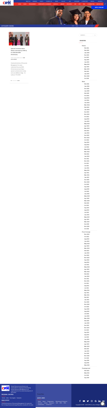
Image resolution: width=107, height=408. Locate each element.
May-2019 (86, 64)
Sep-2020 (86, 186)
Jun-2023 (86, 121)
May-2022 (87, 149)
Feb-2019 (86, 71)
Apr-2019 (86, 66)
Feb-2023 (86, 130)
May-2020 (87, 196)
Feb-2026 (86, 84)
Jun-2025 (86, 91)
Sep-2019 (86, 59)
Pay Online (76, 1)
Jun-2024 (86, 102)
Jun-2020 (86, 193)
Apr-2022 (86, 269)
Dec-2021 (86, 158)
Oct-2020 (86, 184)
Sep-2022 (86, 142)
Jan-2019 (86, 73)
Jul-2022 (86, 147)
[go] (95, 35)
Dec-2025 (86, 88)
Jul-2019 (86, 212)
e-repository (85, 1)
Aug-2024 (86, 98)
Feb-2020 (86, 50)
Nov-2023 (86, 114)
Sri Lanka (93, 404)
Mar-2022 (86, 151)
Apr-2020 (86, 198)
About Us (28, 1)
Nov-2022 (86, 137)
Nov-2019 (86, 327)
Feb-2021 (86, 48)
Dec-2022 (86, 135)
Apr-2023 (86, 126)
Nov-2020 (86, 182)
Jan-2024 (86, 109)
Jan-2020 (86, 52)
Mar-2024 (87, 105)
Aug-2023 (86, 119)
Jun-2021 (86, 168)
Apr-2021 (86, 172)
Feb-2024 (86, 107)
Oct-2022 (86, 140)
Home (73, 25)
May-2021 (86, 170)
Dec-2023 (86, 112)
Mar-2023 (86, 128)
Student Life (49, 1)
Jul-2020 (86, 191)
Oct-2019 (86, 57)
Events (41, 1)
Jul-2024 (86, 100)
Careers (92, 1)
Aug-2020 (86, 189)
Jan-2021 (86, 177)
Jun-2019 (86, 62)
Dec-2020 (86, 179)
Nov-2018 (86, 76)
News (77, 25)
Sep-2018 (86, 360)
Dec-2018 (86, 224)
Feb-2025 (86, 93)
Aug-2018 (86, 362)
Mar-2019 (86, 69)
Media (56, 1)
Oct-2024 (86, 95)
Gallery (63, 1)
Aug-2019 (86, 210)
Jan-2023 (86, 133)
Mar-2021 (86, 175)
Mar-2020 (86, 200)
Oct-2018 (86, 78)
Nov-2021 (86, 161)
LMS (70, 1)
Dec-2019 (86, 55)
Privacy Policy (40, 394)
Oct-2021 (86, 163)
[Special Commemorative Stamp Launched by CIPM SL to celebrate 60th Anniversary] (19, 39)
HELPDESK (100, 1)
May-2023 (87, 123)
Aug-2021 (86, 285)
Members (35, 1)
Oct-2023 (86, 116)
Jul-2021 (86, 165)
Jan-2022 (86, 156)
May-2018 (86, 365)
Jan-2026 (86, 86)
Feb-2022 (86, 154)
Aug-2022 (86, 144)
